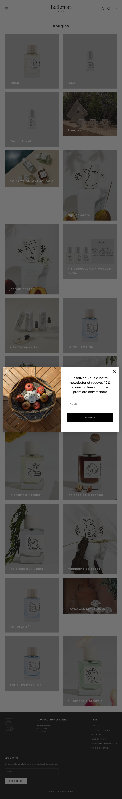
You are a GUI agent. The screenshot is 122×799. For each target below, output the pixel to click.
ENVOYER (90, 417)
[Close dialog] (114, 371)
